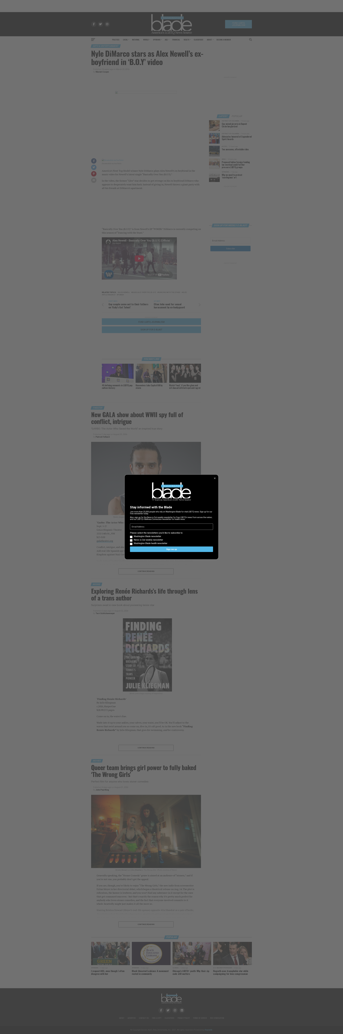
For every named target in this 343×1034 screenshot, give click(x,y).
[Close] (214, 478)
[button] (171, 538)
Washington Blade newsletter (147, 536)
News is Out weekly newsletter (148, 540)
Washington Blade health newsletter (150, 543)
